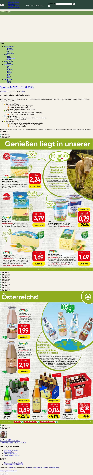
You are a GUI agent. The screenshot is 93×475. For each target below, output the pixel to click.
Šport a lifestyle (9, 61)
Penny (9, 76)
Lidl (8, 74)
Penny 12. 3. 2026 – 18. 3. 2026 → (10, 441)
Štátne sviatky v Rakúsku (13, 2)
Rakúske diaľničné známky (14, 7)
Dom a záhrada (9, 46)
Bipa (8, 56)
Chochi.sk (12, 467)
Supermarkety (8, 64)
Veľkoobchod (8, 79)
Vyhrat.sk (45, 467)
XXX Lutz (10, 53)
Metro (9, 81)
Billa (8, 68)
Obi (8, 51)
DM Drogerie (11, 58)
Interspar (9, 72)
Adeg (8, 66)
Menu (2, 4)
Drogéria (6, 54)
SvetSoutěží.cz (37, 467)
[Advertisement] (46, 28)
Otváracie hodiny (11, 4)
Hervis (9, 63)
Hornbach (10, 50)
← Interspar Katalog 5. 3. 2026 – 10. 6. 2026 (13, 442)
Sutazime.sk (29, 467)
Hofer (9, 71)
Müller (9, 59)
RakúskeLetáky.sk (5, 11)
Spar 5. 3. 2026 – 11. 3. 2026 (17, 87)
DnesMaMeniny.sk (54, 467)
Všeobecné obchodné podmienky (13, 463)
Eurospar (9, 69)
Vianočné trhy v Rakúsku (13, 5)
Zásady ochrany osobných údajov (13, 464)
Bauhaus (9, 48)
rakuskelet (3, 91)
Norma (9, 82)
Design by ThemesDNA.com (8, 471)
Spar (8, 77)
